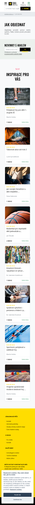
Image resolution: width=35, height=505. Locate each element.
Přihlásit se (23, 5)
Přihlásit (25, 50)
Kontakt (8, 421)
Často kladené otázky (12, 429)
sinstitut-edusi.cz (8, 14)
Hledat (26, 8)
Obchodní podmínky (12, 424)
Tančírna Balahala (11, 455)
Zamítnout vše (17, 499)
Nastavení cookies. (16, 489)
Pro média (9, 440)
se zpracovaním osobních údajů (13, 54)
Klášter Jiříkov (10, 458)
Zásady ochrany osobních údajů (15, 427)
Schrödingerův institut (12, 453)
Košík (29, 5)
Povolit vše (17, 495)
